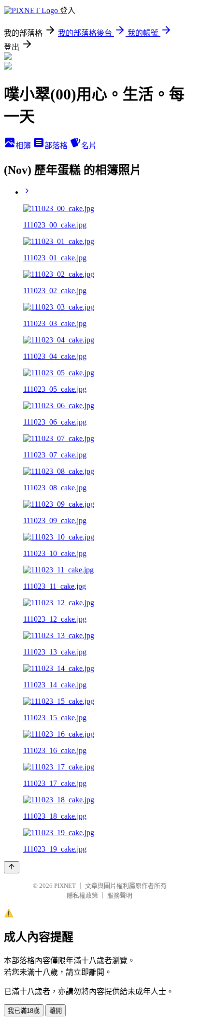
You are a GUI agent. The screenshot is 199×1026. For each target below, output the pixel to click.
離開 (55, 1010)
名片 (89, 146)
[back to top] (11, 867)
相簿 (24, 146)
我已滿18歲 (24, 1010)
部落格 (57, 146)
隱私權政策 (82, 895)
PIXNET (65, 885)
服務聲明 (119, 895)
